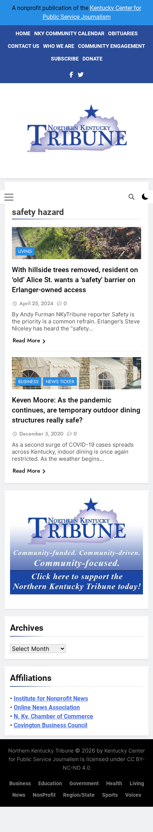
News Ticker (60, 381)
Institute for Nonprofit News (51, 698)
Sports (110, 795)
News (18, 795)
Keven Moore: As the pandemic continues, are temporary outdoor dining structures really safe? (76, 410)
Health (114, 783)
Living (25, 251)
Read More (26, 340)
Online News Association (47, 707)
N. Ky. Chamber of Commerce (53, 716)
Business (28, 381)
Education (50, 783)
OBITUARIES (123, 33)
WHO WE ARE (58, 46)
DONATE (92, 59)
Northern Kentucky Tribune (41, 750)
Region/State (79, 795)
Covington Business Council (50, 725)
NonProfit (44, 795)
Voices (133, 795)
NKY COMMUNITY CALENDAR (69, 33)
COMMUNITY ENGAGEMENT (111, 46)
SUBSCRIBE (65, 59)
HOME (23, 33)
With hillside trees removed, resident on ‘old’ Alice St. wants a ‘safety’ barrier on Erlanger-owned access (75, 279)
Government (84, 783)
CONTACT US (23, 46)
